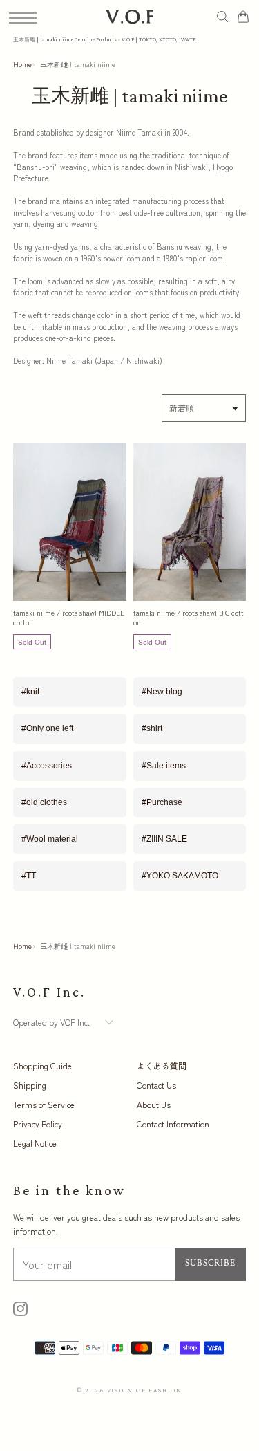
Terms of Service (44, 1104)
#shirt (152, 728)
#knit (30, 691)
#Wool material (49, 839)
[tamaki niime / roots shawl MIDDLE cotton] (69, 522)
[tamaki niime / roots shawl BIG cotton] (190, 522)
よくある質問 (161, 1065)
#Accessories (46, 765)
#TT (28, 875)
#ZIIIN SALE (164, 839)
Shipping (29, 1085)
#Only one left (47, 728)
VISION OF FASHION (145, 1390)
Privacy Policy (37, 1123)
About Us (154, 1104)
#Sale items (164, 765)
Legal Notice (35, 1143)
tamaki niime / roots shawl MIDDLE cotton (68, 617)
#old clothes (44, 802)
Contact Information (173, 1123)
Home (22, 64)
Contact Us (156, 1085)
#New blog (162, 691)
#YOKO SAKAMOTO (180, 875)
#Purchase (162, 802)
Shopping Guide (42, 1065)
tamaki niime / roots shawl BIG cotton (188, 617)
